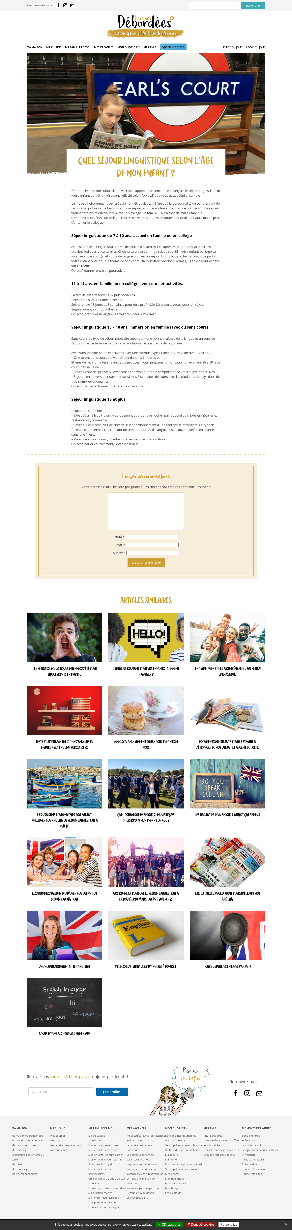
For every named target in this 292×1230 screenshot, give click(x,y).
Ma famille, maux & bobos (103, 1197)
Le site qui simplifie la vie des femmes (146, 33)
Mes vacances (103, 47)
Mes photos (172, 1174)
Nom (119, 537)
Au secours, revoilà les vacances (146, 1135)
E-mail (119, 545)
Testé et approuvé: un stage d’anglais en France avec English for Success (64, 745)
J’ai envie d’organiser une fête (221, 1140)
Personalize (228, 1224)
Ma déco (17, 1164)
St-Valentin (248, 1155)
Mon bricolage (20, 1169)
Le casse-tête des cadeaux (219, 1155)
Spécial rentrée (173, 47)
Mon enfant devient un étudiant (107, 1188)
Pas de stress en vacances (142, 1169)
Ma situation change (100, 1193)
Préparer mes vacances (141, 1140)
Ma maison (34, 47)
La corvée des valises (139, 1145)
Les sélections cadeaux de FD (221, 1150)
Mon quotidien (128, 47)
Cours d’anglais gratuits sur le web (64, 1034)
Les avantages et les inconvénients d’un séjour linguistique (227, 672)
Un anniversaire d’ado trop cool (107, 1178)
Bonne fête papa (252, 1174)
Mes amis (150, 47)
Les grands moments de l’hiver (260, 1150)
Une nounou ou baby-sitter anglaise (65, 967)
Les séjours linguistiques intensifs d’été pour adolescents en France (65, 672)
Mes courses (58, 1135)
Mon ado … (95, 1183)
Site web (119, 553)
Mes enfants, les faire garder (105, 1155)
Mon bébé (94, 1140)
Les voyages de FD (138, 1197)
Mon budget (172, 1188)
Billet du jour (232, 47)
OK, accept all (171, 1224)
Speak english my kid (100, 1164)
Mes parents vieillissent (102, 1202)
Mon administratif (175, 1183)
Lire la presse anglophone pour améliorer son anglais (227, 896)
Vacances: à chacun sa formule (145, 1174)
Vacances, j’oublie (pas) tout (143, 1188)
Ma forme (171, 1159)
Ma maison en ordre (24, 1145)
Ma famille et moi (77, 47)
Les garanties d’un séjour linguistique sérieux (227, 815)
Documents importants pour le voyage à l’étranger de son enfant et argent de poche (227, 745)
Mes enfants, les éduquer (103, 1145)
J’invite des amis (213, 1135)
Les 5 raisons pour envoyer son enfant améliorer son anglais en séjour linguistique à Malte (65, 821)
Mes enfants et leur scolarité (105, 1159)
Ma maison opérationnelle (27, 1135)
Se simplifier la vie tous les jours (184, 1145)
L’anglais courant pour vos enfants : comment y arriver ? (146, 672)
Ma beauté (171, 1155)
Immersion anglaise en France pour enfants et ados (146, 745)
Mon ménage (19, 1150)
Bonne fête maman (253, 1169)
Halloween (248, 1140)
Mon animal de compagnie (104, 1207)
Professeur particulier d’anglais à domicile (146, 967)
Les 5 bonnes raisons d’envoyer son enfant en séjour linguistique (64, 896)
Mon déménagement (24, 1174)
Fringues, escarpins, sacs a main (184, 1164)
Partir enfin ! (134, 1150)
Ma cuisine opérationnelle (27, 1140)
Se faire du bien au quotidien (182, 1150)
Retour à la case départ (140, 1193)
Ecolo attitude (173, 1193)
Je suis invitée (212, 1145)
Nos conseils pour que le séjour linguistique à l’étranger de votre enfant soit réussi (146, 896)
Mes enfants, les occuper (103, 1150)
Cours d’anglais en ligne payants (227, 967)
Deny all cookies (202, 1224)
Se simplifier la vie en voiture (182, 1169)
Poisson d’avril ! (251, 1164)
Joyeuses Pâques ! (253, 1159)
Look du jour (255, 47)
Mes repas (56, 1140)
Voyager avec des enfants (142, 1164)
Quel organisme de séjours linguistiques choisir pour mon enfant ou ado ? (146, 818)
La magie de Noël (252, 1145)
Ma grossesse (96, 1135)
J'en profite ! (112, 1091)
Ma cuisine (53, 47)
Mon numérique (175, 1178)
